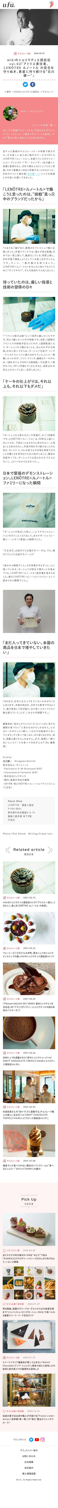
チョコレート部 (24, 53)
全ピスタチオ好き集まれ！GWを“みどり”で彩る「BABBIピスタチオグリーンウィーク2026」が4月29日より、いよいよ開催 (29, 1258)
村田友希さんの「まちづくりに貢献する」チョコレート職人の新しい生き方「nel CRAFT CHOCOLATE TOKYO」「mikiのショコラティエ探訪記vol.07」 (28, 1115)
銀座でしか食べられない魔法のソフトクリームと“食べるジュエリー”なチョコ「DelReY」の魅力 (28, 1167)
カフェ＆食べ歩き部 (15, 1304)
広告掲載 (29, 1462)
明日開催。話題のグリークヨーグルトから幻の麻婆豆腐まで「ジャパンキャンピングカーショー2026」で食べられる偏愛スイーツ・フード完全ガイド (29, 1312)
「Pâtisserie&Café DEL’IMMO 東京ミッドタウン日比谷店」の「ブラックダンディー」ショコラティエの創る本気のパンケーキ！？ (29, 1007)
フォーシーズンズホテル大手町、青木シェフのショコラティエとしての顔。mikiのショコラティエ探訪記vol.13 (28, 954)
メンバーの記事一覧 (42, 125)
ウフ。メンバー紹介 (29, 1450)
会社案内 (29, 1468)
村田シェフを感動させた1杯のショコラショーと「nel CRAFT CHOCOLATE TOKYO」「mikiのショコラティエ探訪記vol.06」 (29, 1061)
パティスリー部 (13, 1250)
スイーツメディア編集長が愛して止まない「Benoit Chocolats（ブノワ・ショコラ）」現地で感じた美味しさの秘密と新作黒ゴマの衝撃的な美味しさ (29, 1365)
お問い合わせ (29, 1456)
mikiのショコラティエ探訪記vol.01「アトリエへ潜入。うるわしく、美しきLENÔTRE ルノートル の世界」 (29, 904)
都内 (8, 92)
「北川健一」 (32, 174)
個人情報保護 (29, 1474)
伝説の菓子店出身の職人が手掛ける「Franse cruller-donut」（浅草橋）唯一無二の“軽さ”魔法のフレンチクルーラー (29, 1419)
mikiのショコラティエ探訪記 (25, 92)
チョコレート (47, 92)
